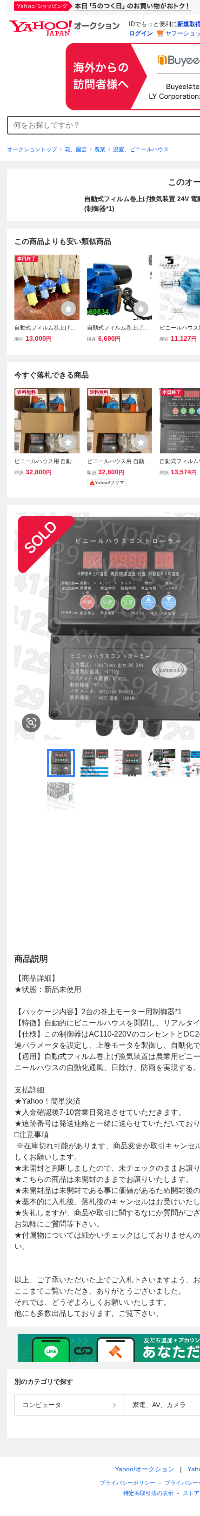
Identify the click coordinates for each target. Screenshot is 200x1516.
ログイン (141, 33)
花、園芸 (76, 149)
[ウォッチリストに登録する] (68, 308)
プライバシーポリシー (127, 1483)
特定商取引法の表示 (148, 1493)
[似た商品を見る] (31, 723)
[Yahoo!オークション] (65, 23)
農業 (100, 149)
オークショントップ (32, 149)
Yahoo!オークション (144, 1469)
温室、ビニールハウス (141, 149)
